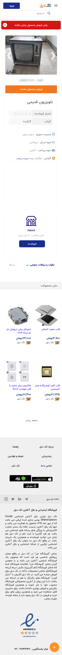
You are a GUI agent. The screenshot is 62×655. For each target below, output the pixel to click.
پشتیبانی (46, 456)
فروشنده (32, 244)
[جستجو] (49, 14)
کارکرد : (47, 121)
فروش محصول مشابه (31, 89)
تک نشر (16, 466)
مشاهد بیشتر (31, 420)
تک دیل (50, 342)
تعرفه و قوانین (15, 456)
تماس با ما (46, 466)
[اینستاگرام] (6, 500)
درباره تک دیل (46, 446)
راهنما (15, 446)
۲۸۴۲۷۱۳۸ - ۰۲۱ (22, 649)
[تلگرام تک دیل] (26, 500)
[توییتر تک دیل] (12, 500)
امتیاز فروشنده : (42, 113)
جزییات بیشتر (22, 158)
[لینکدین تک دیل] (19, 500)
